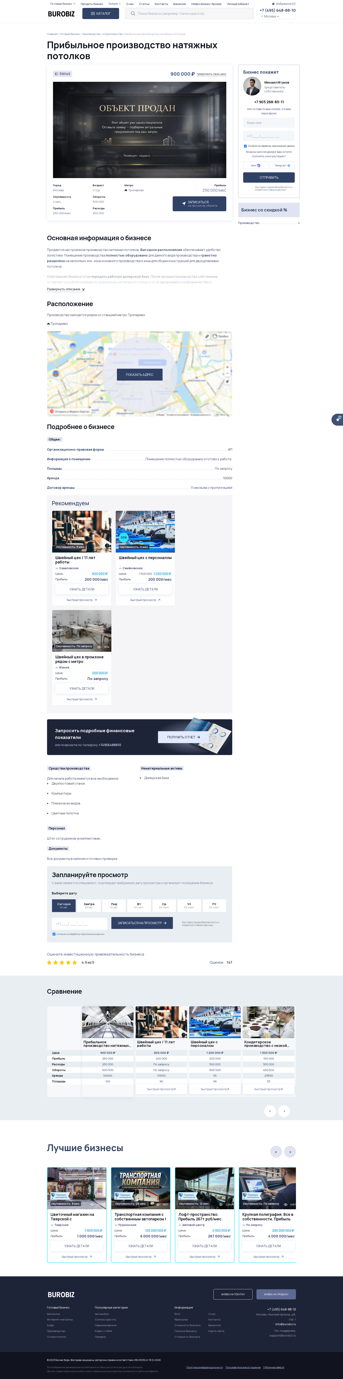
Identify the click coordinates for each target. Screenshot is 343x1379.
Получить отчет (181, 737)
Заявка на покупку (233, 1294)
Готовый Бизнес (70, 34)
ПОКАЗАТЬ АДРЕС (139, 374)
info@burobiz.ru (285, 1324)
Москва (270, 16)
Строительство (113, 34)
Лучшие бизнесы (85, 1147)
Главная (52, 34)
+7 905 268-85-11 (269, 102)
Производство (91, 34)
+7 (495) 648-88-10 (278, 10)
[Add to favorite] (106, 516)
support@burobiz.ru (283, 1335)
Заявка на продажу (276, 1294)
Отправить (269, 178)
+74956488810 (110, 745)
